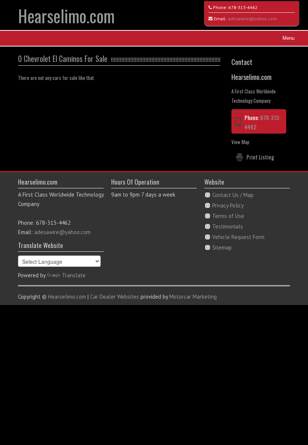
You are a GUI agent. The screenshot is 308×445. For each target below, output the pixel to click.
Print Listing (260, 157)
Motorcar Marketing (193, 296)
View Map (240, 142)
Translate (74, 275)
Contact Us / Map (233, 194)
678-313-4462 (243, 7)
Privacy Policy (228, 205)
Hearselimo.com (66, 15)
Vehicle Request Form (238, 237)
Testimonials (227, 226)
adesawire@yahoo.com (252, 18)
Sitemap (222, 247)
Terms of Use (228, 215)
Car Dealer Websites (114, 296)
